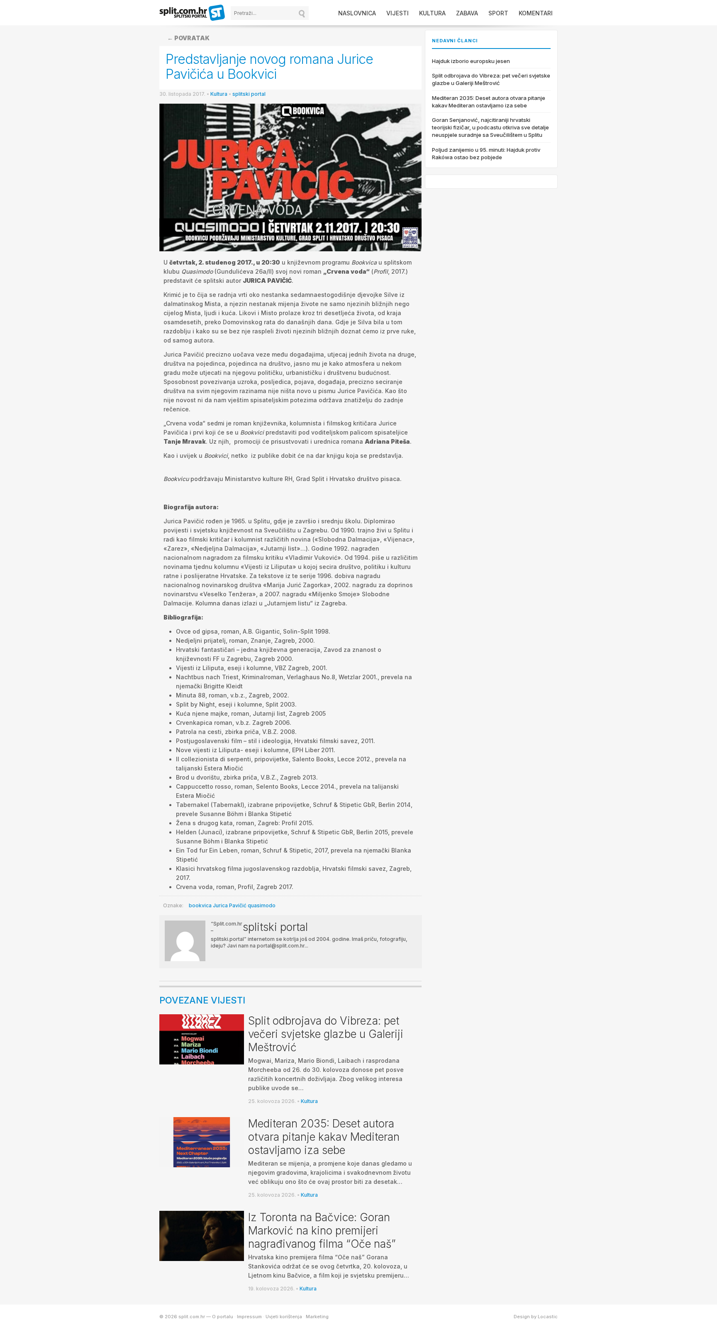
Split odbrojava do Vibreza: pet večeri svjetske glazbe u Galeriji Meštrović (325, 1034)
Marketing (317, 1316)
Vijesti (397, 13)
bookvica (200, 905)
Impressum (249, 1316)
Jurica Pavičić (229, 905)
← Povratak (188, 37)
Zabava (467, 13)
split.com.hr (192, 13)
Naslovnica (357, 13)
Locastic (548, 1316)
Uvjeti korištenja (284, 1316)
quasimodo (262, 905)
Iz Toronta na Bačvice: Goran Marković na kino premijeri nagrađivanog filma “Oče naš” (322, 1230)
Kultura (432, 13)
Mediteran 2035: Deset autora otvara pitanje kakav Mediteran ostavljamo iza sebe (324, 1136)
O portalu (222, 1316)
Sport (498, 13)
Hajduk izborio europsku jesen (471, 61)
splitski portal (249, 94)
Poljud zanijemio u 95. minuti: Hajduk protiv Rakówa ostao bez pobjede (486, 153)
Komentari (536, 13)
